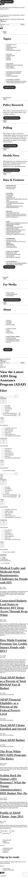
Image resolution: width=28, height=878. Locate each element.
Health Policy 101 (10, 197)
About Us (8, 320)
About (4, 302)
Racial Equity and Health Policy (14, 71)
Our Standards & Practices (12, 339)
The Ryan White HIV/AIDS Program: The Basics (13, 755)
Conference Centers (15, 19)
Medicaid (8, 58)
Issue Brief (8, 451)
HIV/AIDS (9, 54)
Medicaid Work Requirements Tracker (15, 230)
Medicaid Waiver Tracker (12, 228)
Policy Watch (9, 453)
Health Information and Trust (13, 50)
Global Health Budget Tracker (13, 231)
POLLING (9, 211)
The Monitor (9, 196)
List (2, 559)
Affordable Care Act (11, 44)
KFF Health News (8, 161)
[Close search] (1, 26)
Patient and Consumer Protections (14, 65)
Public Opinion (10, 66)
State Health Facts (10, 245)
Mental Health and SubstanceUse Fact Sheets (13, 255)
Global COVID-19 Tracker (13, 232)
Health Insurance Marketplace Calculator (16, 81)
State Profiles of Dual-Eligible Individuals (16, 263)
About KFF (8, 349)
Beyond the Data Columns (12, 340)
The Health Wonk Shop (12, 201)
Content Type (4, 438)
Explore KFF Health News (11, 170)
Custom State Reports (11, 247)
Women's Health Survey (12, 217)
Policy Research (7, 97)
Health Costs (9, 48)
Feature (7, 450)
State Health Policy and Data (13, 73)
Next (8, 833)
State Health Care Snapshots (13, 257)
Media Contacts (10, 292)
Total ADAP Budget (12, 740)
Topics (4, 31)
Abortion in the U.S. (11, 240)
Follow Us (7, 19)
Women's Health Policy (12, 76)
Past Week (7, 405)
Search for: (3, 24)
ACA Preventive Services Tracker (14, 227)
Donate (22, 19)
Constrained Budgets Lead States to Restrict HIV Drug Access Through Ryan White (14, 608)
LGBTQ (8, 57)
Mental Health (9, 63)
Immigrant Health (10, 55)
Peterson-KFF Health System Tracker (15, 82)
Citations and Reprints (11, 294)
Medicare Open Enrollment (13, 224)
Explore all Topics (9, 87)
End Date (7, 415)
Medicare (8, 59)
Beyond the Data (10, 188)
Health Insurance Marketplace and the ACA (17, 222)
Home (1, 367)
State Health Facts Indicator (12, 458)
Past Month (8, 407)
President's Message (11, 338)
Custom (7, 412)
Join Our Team (10, 332)
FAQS (7, 221)
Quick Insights (9, 194)
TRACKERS (9, 225)
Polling (5, 120)
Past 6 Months (8, 408)
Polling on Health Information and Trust (16, 215)
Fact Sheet (8, 448)
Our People (9, 321)
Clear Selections (4, 425)
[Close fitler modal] (1, 476)
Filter (3, 557)
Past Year (7, 410)
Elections (8, 46)
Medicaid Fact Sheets (11, 253)
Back (5, 32)
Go (13, 831)
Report (7, 456)
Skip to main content (7, 1)
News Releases (10, 295)
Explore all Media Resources (12, 299)
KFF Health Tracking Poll (12, 212)
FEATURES (9, 193)
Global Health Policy (11, 47)
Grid (6, 559)
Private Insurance (10, 67)
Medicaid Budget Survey (12, 207)
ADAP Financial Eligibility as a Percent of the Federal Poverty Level (10, 706)
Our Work (8, 323)
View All (8, 342)
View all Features (9, 267)
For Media (5, 277)
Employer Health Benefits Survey (14, 206)
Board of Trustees (10, 324)
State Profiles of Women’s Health (14, 264)
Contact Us (9, 331)
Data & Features (7, 172)
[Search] (16, 396)
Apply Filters (3, 554)
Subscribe (2, 19)
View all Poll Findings (10, 145)
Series (2, 460)
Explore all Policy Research (12, 118)
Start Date (7, 413)
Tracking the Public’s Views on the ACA (16, 214)
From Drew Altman (11, 187)
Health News (6, 148)
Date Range (3, 398)
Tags (4, 367)
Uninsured (8, 74)
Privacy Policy (6, 868)
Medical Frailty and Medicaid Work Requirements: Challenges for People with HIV (14, 575)
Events (8, 330)
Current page (3, 831)
